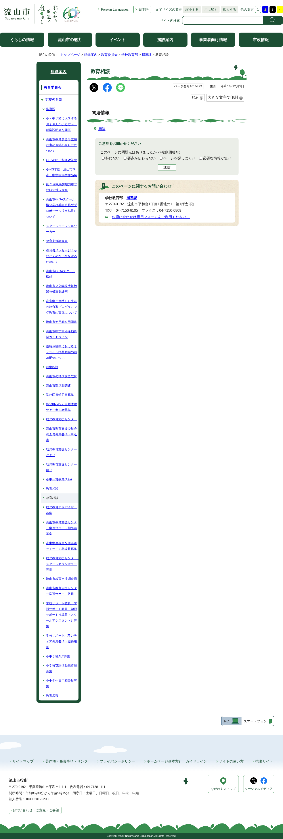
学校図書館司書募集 (60, 395)
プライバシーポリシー (117, 761)
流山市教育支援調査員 (61, 579)
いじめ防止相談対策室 (61, 160)
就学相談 (52, 367)
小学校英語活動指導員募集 (61, 668)
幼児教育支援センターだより (61, 452)
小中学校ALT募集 (58, 656)
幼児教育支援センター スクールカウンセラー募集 (62, 563)
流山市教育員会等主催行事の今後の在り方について (61, 145)
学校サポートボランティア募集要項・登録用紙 (61, 641)
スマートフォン (255, 721)
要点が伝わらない (141, 158)
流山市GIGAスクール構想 (60, 274)
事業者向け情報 (213, 39)
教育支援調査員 (57, 241)
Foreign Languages (115, 9)
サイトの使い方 (231, 761)
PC (226, 721)
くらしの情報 (22, 39)
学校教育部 (129, 55)
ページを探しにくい (179, 158)
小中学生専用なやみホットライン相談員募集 (61, 546)
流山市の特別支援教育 (61, 376)
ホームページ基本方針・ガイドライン (177, 761)
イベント (118, 39)
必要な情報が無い (217, 158)
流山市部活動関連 (58, 385)
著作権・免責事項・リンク (66, 761)
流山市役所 (18, 780)
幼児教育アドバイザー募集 (61, 510)
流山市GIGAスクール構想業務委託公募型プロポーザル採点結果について (61, 208)
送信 (166, 167)
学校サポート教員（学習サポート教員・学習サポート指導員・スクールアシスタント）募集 (61, 614)
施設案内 (165, 39)
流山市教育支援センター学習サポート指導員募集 (61, 528)
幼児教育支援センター (61, 419)
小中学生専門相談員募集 (61, 683)
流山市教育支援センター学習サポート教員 (61, 591)
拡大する (228, 9)
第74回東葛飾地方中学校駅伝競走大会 (61, 187)
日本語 (144, 9)
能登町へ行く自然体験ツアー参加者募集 (61, 407)
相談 (101, 129)
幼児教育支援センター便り (61, 467)
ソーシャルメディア (259, 788)
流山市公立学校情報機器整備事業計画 (61, 288)
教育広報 (52, 695)
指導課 (147, 55)
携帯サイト (264, 761)
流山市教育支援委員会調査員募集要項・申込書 (61, 434)
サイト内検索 (170, 20)
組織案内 (90, 55)
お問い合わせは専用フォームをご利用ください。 (151, 217)
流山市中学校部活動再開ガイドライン (61, 334)
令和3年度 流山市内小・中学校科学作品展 (61, 172)
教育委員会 (109, 55)
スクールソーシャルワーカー (61, 228)
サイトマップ (23, 761)
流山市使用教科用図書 (61, 322)
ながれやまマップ (223, 788)
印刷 (195, 97)
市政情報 (261, 39)
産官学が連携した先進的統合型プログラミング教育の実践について (61, 306)
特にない (112, 158)
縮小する (191, 9)
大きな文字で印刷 (223, 97)
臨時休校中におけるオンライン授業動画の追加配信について (61, 352)
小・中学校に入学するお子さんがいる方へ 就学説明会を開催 (61, 124)
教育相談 (52, 488)
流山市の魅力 (70, 39)
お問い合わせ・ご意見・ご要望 (36, 810)
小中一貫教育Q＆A (59, 479)
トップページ (70, 55)
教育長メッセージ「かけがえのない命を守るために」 (61, 256)
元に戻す (209, 9)
